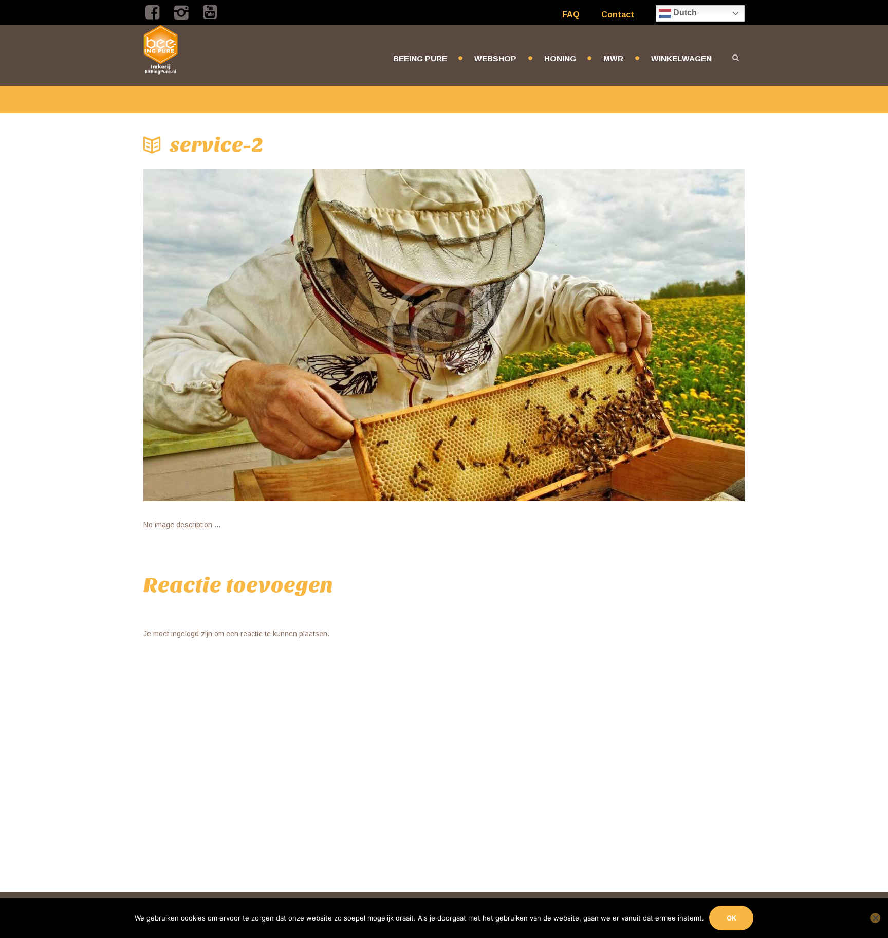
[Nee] (875, 918)
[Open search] (735, 57)
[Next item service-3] (594, 335)
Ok (731, 918)
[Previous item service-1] (293, 335)
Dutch (684, 12)
